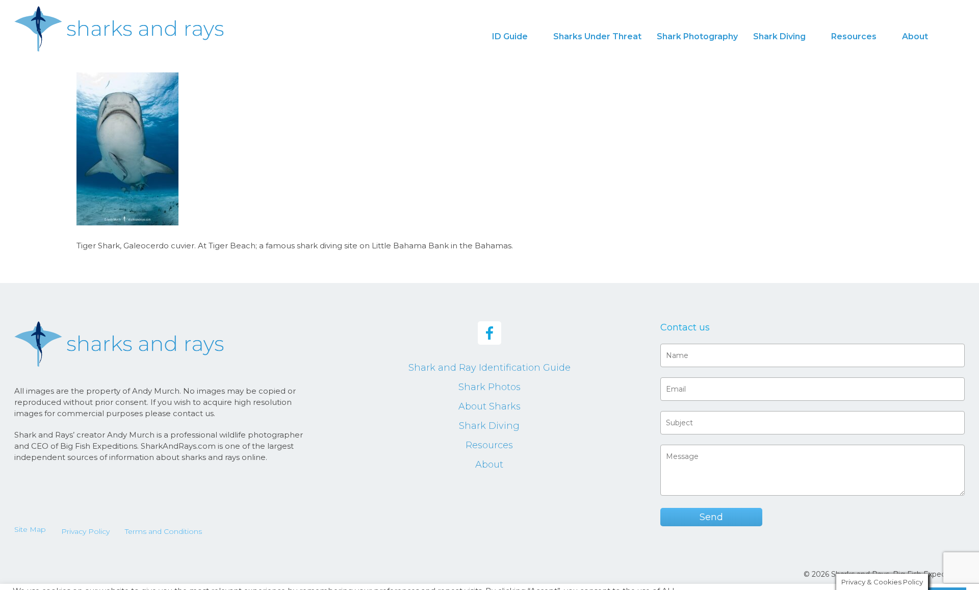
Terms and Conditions (163, 531)
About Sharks (489, 406)
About (489, 464)
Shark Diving (489, 425)
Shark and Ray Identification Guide (489, 367)
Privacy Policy (85, 531)
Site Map (30, 529)
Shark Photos (489, 387)
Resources (489, 445)
